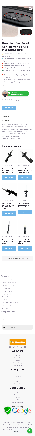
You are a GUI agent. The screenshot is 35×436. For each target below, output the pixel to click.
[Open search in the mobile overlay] (17, 327)
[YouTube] (21, 347)
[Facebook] (10, 347)
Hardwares (17, 379)
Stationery (17, 376)
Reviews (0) (5, 120)
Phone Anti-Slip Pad (10, 102)
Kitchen (17, 374)
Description (5, 116)
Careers (17, 360)
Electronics (17, 384)
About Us (17, 355)
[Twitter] (14, 347)
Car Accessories (6, 40)
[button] (30, 8)
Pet (17, 392)
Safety (18, 400)
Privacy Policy (17, 363)
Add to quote (9, 107)
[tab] (17, 116)
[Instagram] (17, 347)
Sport (17, 381)
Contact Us (17, 358)
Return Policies (17, 365)
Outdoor (17, 397)
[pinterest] (25, 347)
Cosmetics (17, 395)
